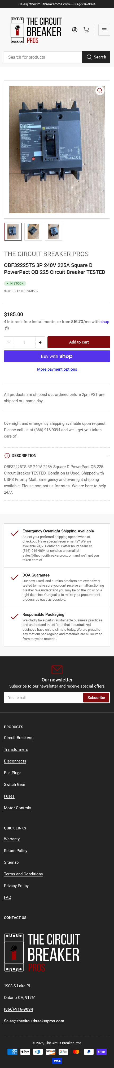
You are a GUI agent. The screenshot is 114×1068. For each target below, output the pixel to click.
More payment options (57, 369)
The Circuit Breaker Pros (46, 254)
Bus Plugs (12, 772)
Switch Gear (14, 784)
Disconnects (15, 761)
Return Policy (15, 850)
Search (100, 57)
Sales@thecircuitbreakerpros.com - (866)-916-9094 (57, 4)
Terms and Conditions (23, 874)
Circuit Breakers (18, 737)
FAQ (7, 897)
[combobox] (57, 57)
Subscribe (96, 697)
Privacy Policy (16, 885)
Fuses (9, 796)
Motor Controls (17, 808)
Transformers (16, 749)
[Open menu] (104, 30)
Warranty (12, 839)
